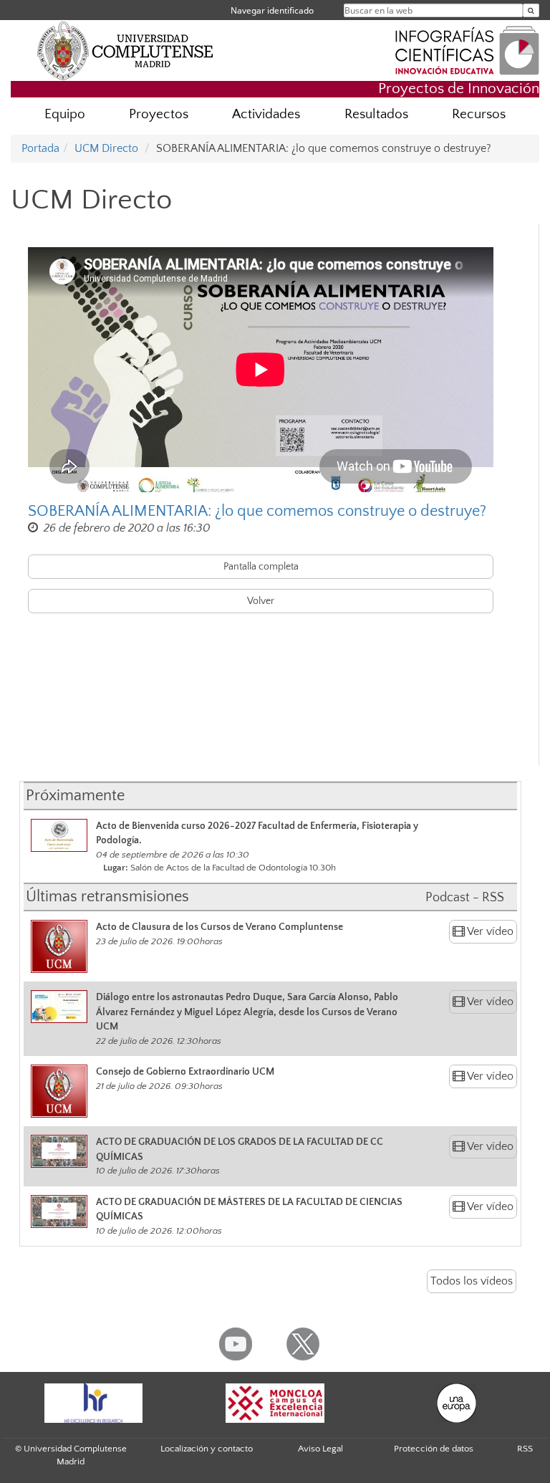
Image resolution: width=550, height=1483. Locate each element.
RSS (525, 1449)
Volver (260, 601)
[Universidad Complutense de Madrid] (125, 50)
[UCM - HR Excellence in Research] (93, 1403)
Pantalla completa (261, 566)
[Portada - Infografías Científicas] (467, 48)
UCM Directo (106, 148)
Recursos (479, 114)
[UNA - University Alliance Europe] (457, 1403)
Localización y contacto (206, 1449)
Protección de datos (433, 1449)
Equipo (64, 114)
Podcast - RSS (464, 898)
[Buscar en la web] (531, 10)
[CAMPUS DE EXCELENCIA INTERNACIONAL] (275, 1403)
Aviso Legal (320, 1449)
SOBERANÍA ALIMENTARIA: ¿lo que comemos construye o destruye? (257, 511)
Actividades (266, 114)
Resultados (376, 114)
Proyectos (158, 114)
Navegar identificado (272, 10)
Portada (40, 148)
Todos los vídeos (471, 1281)
